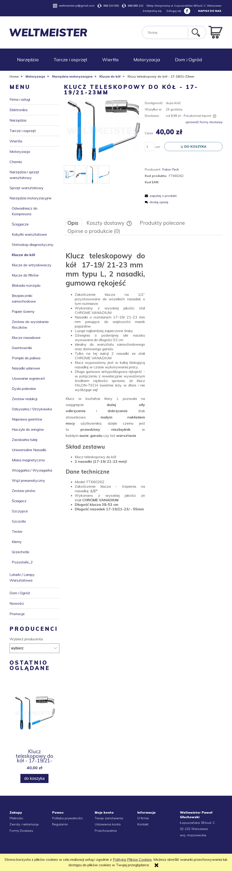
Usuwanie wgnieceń (28, 378)
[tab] (73, 223)
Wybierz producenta (26, 639)
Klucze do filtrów (25, 275)
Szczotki (19, 521)
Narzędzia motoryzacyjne (30, 198)
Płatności (16, 818)
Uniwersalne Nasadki (29, 450)
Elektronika (18, 110)
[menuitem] (28, 60)
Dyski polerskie (24, 388)
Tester (17, 531)
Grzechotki (20, 552)
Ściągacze (20, 224)
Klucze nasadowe (26, 337)
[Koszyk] (215, 31)
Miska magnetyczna (28, 460)
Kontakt (142, 824)
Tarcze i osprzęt (23, 130)
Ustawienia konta (108, 824)
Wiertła (16, 141)
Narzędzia (18, 120)
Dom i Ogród (20, 593)
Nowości (17, 603)
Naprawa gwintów (27, 419)
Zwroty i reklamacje (24, 824)
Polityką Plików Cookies (132, 859)
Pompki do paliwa (26, 358)
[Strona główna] (48, 33)
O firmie (143, 818)
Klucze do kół (23, 254)
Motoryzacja (20, 151)
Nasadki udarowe (26, 368)
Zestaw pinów (23, 490)
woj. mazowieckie (193, 835)
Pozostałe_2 (22, 562)
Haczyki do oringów (28, 429)
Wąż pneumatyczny (28, 480)
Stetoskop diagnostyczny (32, 244)
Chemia (16, 161)
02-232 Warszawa (194, 829)
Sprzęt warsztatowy (27, 188)
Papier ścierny (23, 311)
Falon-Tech (170, 169)
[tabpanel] (143, 380)
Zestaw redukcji (24, 398)
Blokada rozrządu (26, 285)
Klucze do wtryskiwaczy (31, 265)
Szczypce (20, 511)
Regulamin (60, 824)
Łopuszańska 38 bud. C (197, 823)
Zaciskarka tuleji (24, 439)
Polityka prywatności (67, 818)
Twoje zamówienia (109, 818)
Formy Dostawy (21, 831)
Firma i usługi (20, 99)
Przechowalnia (106, 831)
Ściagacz (19, 501)
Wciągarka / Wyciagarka (32, 470)
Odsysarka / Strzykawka (32, 409)
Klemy (17, 541)
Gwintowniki (22, 347)
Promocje (17, 614)
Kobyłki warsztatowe (29, 234)
